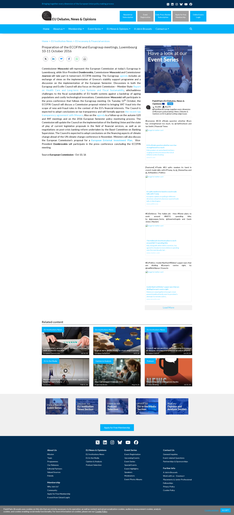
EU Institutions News (95, 454)
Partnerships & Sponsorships (175, 461)
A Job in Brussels (170, 472)
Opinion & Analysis (94, 461)
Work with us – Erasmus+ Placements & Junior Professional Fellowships (177, 479)
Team (49, 458)
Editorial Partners (54, 468)
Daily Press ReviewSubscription (163, 16)
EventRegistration (145, 16)
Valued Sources (54, 472)
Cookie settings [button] (211, 510)
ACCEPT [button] (225, 510)
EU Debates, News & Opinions (74, 19)
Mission (50, 454)
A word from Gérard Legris (58, 497)
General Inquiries (170, 454)
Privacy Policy (169, 486)
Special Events (130, 465)
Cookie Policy (169, 490)
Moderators (129, 476)
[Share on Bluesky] (61, 58)
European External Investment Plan (111, 140)
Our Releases (53, 465)
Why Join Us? (53, 486)
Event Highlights (131, 468)
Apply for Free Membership (117, 427)
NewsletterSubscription (128, 16)
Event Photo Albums (133, 479)
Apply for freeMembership (180, 16)
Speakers (128, 472)
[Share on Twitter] (45, 58)
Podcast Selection (94, 465)
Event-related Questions (173, 458)
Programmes (52, 461)
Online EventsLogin (198, 16)
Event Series (129, 461)
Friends (50, 476)
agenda (124, 75)
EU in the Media (92, 458)
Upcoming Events (131, 458)
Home (45, 41)
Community (52, 490)
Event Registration (132, 454)
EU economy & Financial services (92, 41)
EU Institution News (61, 41)
